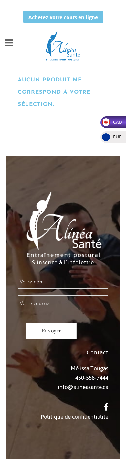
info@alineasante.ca (83, 387)
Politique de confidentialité (74, 416)
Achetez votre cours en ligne (63, 17)
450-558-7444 (91, 377)
